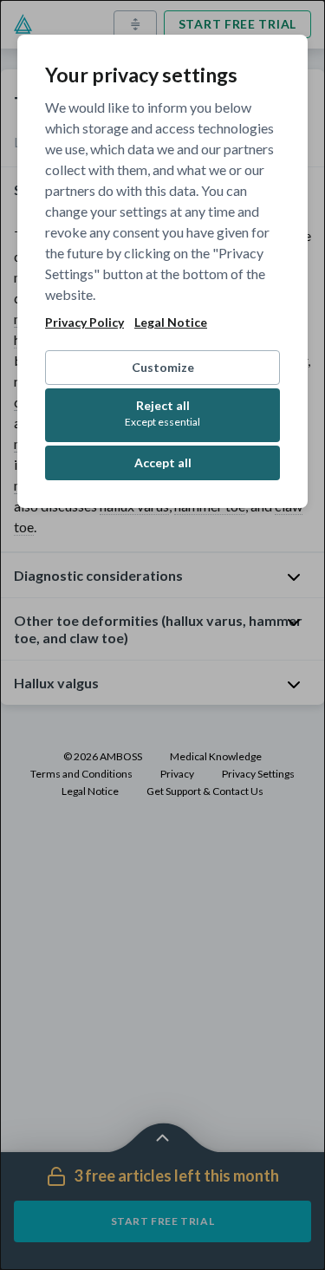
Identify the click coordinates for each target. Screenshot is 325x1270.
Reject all (162, 413)
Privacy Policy (84, 322)
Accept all (163, 462)
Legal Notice (170, 322)
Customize (163, 367)
